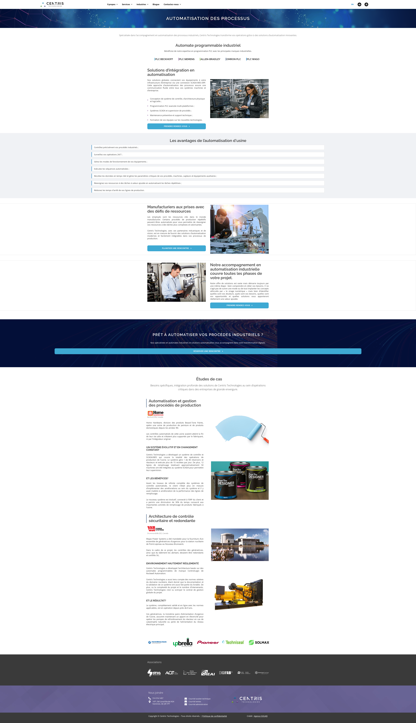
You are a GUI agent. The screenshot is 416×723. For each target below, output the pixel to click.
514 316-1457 (158, 698)
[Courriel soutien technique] (185, 698)
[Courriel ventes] (185, 701)
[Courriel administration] (185, 704)
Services (126, 4)
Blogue (156, 4)
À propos (111, 4)
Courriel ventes (195, 701)
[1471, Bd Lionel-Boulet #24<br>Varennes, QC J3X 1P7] (149, 701)
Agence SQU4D (261, 716)
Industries (141, 4)
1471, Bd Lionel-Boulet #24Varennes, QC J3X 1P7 (163, 702)
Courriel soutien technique (199, 699)
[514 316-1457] (149, 698)
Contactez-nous (171, 4)
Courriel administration (198, 704)
